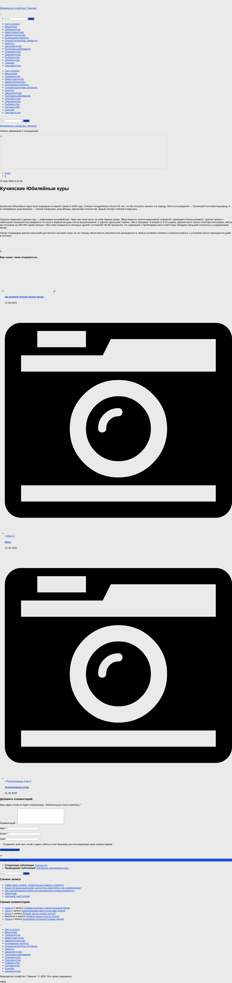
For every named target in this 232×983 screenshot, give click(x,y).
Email (4, 833)
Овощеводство (13, 46)
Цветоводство (13, 65)
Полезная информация (18, 49)
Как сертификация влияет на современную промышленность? (40, 890)
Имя (3, 828)
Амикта (9, 908)
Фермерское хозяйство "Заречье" (18, 8)
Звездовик (11, 893)
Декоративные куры (17, 787)
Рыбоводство (12, 57)
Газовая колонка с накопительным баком (47, 908)
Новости (9, 43)
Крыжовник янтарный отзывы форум (43, 919)
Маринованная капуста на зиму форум (43, 910)
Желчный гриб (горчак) (17, 896)
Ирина (8, 919)
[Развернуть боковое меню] (1, 855)
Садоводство (12, 60)
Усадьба (9, 62)
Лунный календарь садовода (21, 40)
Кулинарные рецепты (17, 37)
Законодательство (15, 35)
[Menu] (1, 14)
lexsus (8, 913)
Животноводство (14, 32)
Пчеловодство (13, 54)
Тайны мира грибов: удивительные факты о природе (34, 885)
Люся (8, 910)
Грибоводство (12, 29)
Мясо (8, 542)
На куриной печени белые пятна (24, 296)
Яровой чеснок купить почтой (38, 913)
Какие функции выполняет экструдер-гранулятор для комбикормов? (43, 887)
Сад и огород (12, 23)
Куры (8, 173)
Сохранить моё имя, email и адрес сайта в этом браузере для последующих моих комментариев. (58, 844)
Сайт (2, 839)
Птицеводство (13, 51)
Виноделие (11, 26)
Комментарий (8, 823)
